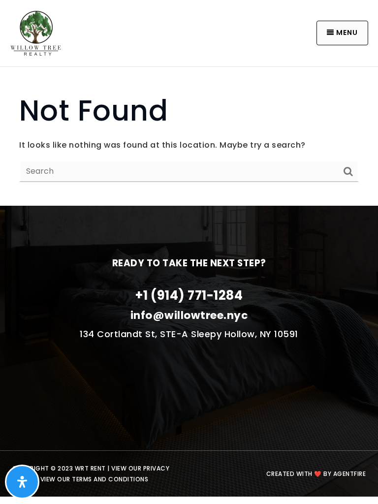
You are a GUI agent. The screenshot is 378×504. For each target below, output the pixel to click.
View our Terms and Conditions (94, 479)
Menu (346, 32)
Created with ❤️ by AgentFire (316, 474)
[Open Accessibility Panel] (22, 482)
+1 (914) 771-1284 (189, 295)
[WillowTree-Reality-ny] (36, 32)
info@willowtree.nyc (189, 315)
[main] (189, 136)
